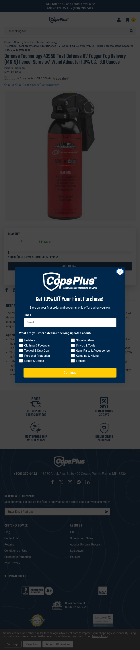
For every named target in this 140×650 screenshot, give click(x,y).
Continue (70, 372)
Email (27, 315)
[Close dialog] (120, 271)
